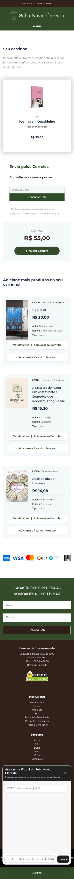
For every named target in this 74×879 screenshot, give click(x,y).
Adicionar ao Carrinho (47, 344)
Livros (37, 740)
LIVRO (35, 302)
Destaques (37, 759)
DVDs (37, 748)
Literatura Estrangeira (52, 302)
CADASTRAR (37, 630)
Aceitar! (37, 872)
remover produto (37, 126)
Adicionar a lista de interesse (37, 357)
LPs (37, 751)
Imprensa (37, 710)
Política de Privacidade (37, 717)
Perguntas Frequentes (37, 721)
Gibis (37, 755)
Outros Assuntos (49, 471)
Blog (37, 713)
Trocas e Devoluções (37, 724)
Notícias (37, 706)
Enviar (63, 859)
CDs (37, 744)
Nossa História (37, 702)
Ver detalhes (21, 344)
